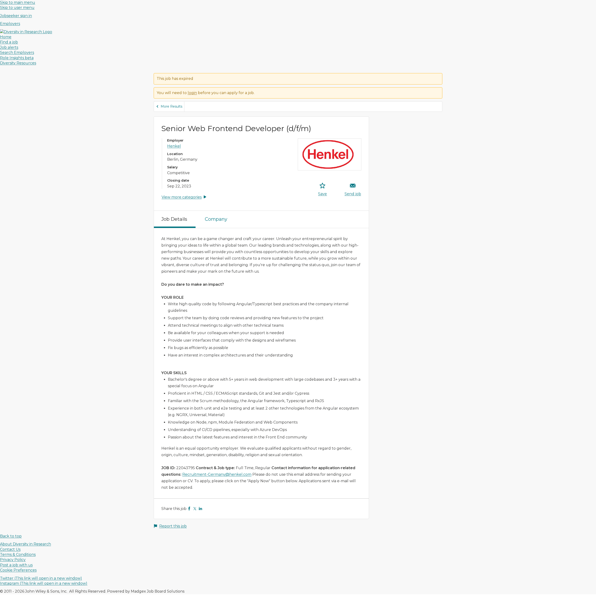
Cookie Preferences (18, 570)
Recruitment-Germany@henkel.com (216, 474)
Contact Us (10, 549)
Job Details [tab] (174, 219)
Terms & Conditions (18, 554)
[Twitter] (195, 508)
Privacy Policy (13, 559)
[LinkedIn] (200, 508)
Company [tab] (216, 219)
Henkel (174, 146)
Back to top (11, 536)
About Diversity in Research (25, 544)
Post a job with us (16, 565)
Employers (10, 23)
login (192, 93)
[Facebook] (189, 508)
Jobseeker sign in (16, 16)
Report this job (173, 526)
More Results (171, 106)
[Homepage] (26, 32)
